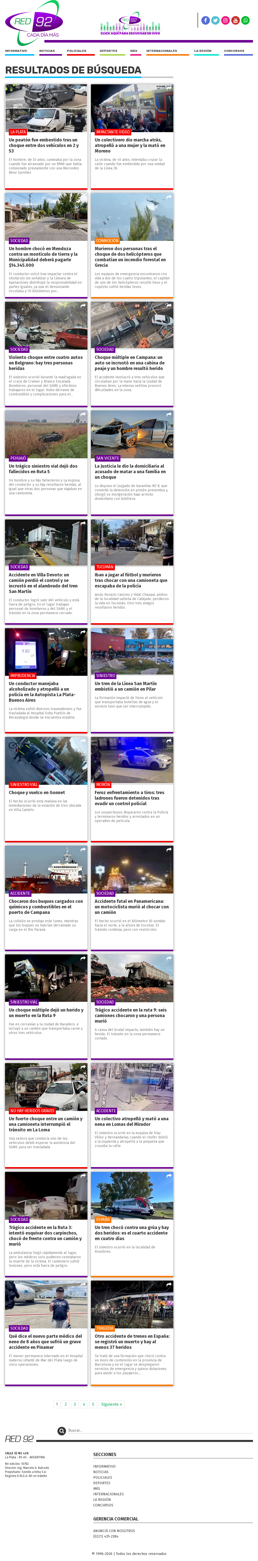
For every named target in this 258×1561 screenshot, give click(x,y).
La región (202, 51)
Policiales (76, 51)
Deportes (108, 51)
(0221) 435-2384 (105, 1536)
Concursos (234, 51)
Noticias (47, 51)
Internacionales (161, 51)
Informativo (16, 51)
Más (133, 51)
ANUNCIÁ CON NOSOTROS (114, 1531)
